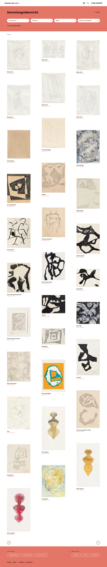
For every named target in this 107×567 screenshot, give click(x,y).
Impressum (22, 562)
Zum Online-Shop (41, 555)
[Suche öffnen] (88, 3)
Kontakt (9, 562)
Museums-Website (14, 555)
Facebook (76, 555)
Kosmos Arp (12, 3)
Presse (14, 562)
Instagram (95, 555)
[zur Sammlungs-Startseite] (9, 543)
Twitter (85, 555)
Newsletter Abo (27, 555)
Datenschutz (29, 562)
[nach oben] (98, 543)
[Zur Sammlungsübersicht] (84, 3)
